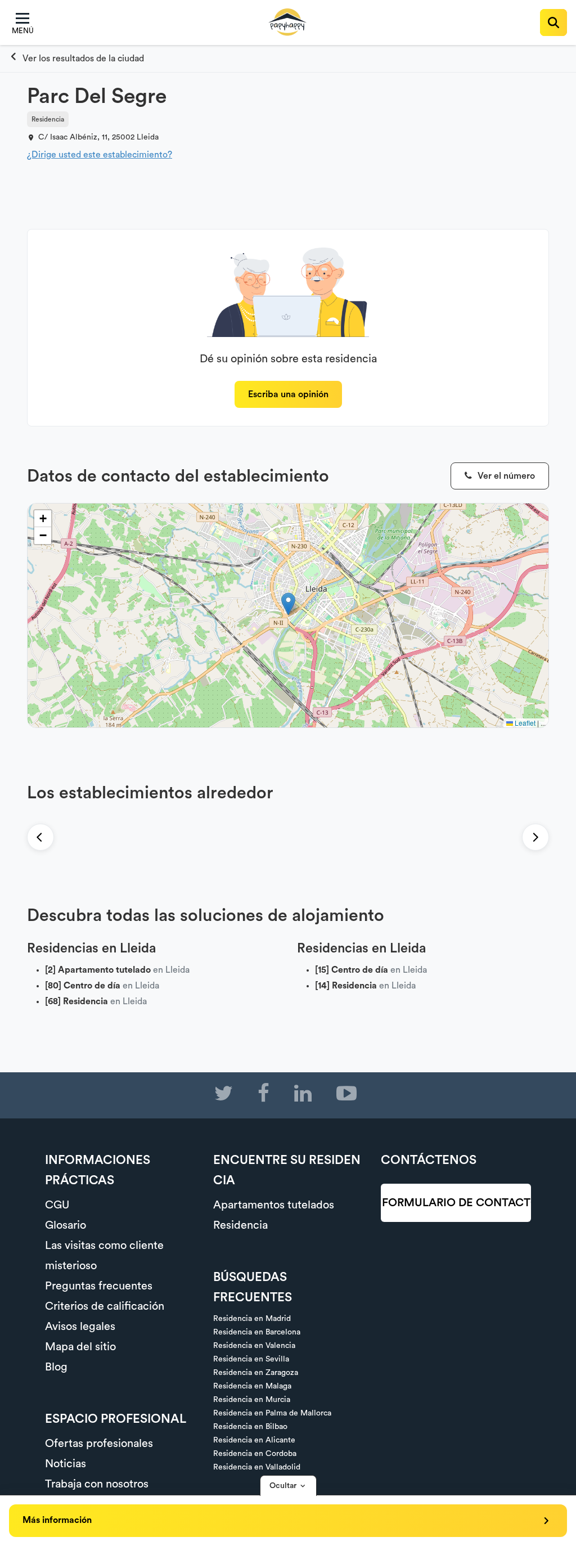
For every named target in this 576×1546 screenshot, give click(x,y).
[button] (288, 603)
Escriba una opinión (288, 394)
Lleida (148, 137)
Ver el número (505, 475)
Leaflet (524, 722)
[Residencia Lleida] (76, 58)
